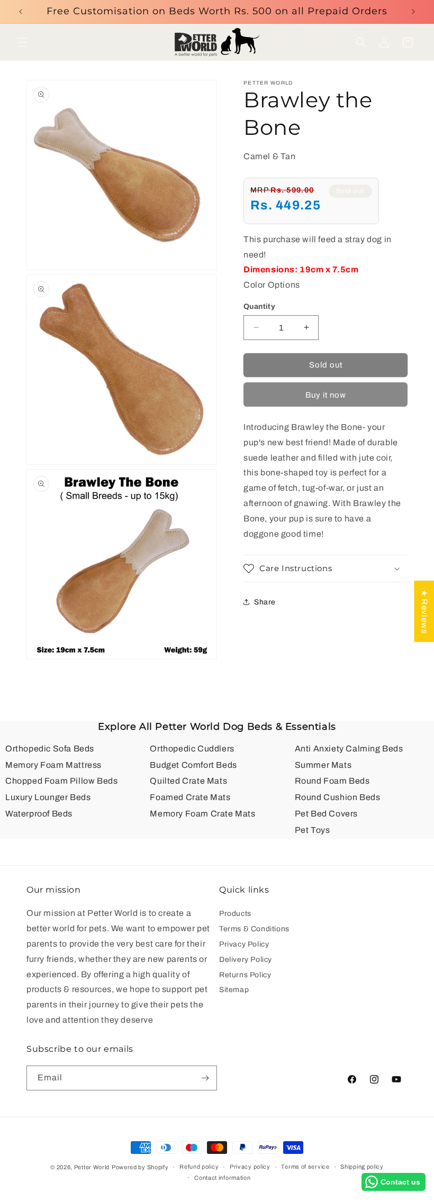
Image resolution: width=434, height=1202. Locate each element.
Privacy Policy (244, 944)
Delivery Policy (245, 960)
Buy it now (325, 395)
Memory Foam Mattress (53, 764)
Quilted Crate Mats (188, 780)
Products (235, 914)
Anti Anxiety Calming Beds (349, 748)
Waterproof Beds (39, 813)
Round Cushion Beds (338, 797)
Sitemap (234, 990)
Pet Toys (312, 829)
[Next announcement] (413, 11)
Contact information (222, 1178)
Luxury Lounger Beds (48, 797)
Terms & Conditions (254, 929)
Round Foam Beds (332, 780)
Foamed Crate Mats (190, 797)
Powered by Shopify (140, 1167)
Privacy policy (250, 1166)
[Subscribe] (204, 1078)
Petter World (92, 1167)
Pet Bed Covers (326, 813)
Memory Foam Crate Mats (202, 813)
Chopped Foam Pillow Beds (61, 780)
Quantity (259, 306)
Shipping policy (362, 1166)
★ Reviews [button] (424, 611)
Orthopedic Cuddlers (192, 748)
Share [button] (265, 602)
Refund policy (199, 1166)
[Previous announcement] (20, 11)
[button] (22, 42)
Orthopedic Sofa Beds (49, 748)
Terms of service (305, 1166)
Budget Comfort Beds (193, 764)
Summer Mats (323, 764)
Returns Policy (245, 975)
